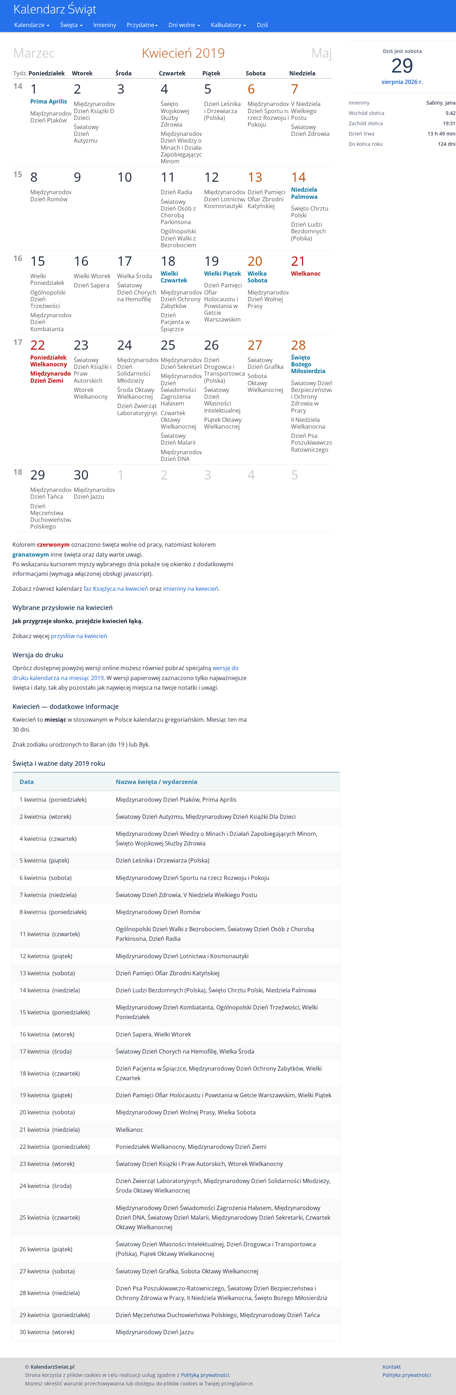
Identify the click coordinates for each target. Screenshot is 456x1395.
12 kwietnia (35, 956)
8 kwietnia (33, 912)
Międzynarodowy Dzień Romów (53, 195)
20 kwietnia (35, 1112)
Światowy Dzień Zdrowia (310, 130)
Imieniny (104, 25)
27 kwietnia (35, 1271)
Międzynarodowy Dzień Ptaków (53, 117)
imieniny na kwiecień (190, 589)
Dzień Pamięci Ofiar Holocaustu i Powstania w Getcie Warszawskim (223, 302)
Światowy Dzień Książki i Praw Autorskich (93, 370)
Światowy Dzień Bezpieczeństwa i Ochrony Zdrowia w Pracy (312, 396)
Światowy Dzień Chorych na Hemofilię (136, 292)
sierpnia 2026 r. (402, 82)
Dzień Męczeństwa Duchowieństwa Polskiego (51, 516)
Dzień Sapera (91, 285)
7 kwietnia (33, 895)
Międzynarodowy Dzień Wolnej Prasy (271, 299)
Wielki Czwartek (174, 277)
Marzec (34, 53)
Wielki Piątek (222, 273)
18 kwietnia (35, 1073)
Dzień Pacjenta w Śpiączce (175, 322)
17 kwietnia (35, 1051)
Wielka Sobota (258, 277)
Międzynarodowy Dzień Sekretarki (184, 363)
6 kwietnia (33, 878)
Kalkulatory (227, 25)
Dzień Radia (176, 192)
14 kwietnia (35, 990)
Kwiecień (167, 53)
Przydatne (140, 25)
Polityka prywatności (407, 1375)
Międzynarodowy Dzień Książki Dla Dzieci (97, 110)
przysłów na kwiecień (79, 636)
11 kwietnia (35, 934)
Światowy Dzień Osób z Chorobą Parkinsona (178, 212)
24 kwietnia (35, 1186)
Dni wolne (183, 25)
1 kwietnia (33, 799)
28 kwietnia (35, 1293)
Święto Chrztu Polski (309, 212)
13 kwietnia (35, 973)
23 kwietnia (35, 1164)
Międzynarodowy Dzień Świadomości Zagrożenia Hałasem (184, 389)
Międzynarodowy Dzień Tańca (53, 493)
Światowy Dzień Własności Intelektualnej (222, 400)
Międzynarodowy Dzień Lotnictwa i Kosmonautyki (227, 198)
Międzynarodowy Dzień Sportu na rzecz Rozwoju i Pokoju (271, 114)
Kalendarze (30, 25)
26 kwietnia (35, 1249)
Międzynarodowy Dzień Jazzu (97, 493)
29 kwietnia (35, 1315)
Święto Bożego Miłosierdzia (308, 364)
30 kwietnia (35, 1332)
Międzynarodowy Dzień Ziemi (54, 377)
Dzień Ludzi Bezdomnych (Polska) (308, 231)
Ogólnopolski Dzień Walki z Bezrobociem (178, 238)
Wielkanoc (306, 273)
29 (402, 66)
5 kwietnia (33, 860)
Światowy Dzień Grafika (266, 363)
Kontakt (392, 1366)
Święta (69, 25)
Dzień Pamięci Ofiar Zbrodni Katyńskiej (266, 198)
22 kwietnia (35, 1147)
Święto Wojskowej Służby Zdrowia (175, 114)
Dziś (262, 25)
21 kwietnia (35, 1130)
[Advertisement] (402, 264)
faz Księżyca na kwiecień (116, 589)
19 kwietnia (35, 1095)
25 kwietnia (35, 1217)
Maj (321, 53)
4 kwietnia (33, 839)
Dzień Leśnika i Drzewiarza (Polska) (222, 110)
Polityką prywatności (205, 1375)
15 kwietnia (35, 1012)
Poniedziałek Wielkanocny (48, 361)
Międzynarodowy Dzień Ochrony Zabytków (184, 299)
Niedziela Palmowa (304, 193)
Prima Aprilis (48, 101)
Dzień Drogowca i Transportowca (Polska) (224, 370)
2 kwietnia (33, 817)
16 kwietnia (35, 1034)
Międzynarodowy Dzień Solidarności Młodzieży (140, 370)
